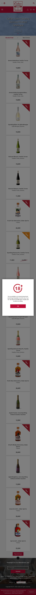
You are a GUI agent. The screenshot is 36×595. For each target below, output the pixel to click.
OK (18, 306)
